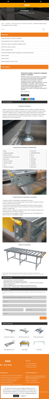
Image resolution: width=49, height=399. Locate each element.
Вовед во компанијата (31, 365)
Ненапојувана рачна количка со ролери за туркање (10, 349)
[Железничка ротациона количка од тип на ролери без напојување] (39, 330)
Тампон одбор (24, 349)
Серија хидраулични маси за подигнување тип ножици (12, 41)
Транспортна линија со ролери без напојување (10, 336)
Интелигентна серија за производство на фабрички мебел (13, 44)
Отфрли (16, 395)
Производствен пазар (31, 367)
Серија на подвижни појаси (7, 49)
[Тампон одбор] (24, 343)
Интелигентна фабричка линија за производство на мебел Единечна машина (17, 52)
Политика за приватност (31, 393)
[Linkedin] (4, 365)
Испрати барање (25, 95)
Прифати (23, 395)
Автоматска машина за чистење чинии (9, 61)
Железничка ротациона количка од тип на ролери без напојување (39, 336)
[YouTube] (6, 365)
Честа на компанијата (31, 363)
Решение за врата (5, 58)
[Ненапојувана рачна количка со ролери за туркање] (9, 343)
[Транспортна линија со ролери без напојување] (9, 330)
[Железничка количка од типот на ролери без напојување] (24, 330)
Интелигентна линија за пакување (8, 46)
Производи (8, 23)
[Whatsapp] (10, 365)
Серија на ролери (5, 55)
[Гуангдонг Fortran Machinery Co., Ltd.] (25, 5)
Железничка (39, 349)
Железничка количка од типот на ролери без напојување (25, 336)
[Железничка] (39, 343)
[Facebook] (1, 365)
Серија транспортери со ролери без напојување (22, 23)
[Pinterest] (8, 365)
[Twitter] (3, 365)
